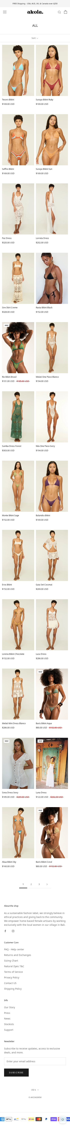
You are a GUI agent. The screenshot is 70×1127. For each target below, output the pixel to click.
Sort (34, 38)
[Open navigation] (4, 12)
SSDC (41, 1101)
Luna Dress (41, 792)
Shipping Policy (13, 988)
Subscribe (16, 1072)
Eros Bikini (7, 584)
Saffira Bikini (8, 169)
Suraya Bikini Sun (44, 169)
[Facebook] (5, 931)
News (7, 1018)
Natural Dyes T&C (14, 966)
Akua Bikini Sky (9, 861)
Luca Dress (41, 654)
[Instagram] (13, 931)
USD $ (33, 1090)
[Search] (59, 12)
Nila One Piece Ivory (45, 446)
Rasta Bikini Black (44, 307)
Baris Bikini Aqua (44, 723)
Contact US (10, 983)
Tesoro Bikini (8, 99)
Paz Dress (7, 238)
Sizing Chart (11, 960)
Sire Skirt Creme (10, 307)
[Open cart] (65, 12)
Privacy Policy (11, 977)
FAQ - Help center (14, 949)
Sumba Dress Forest (11, 446)
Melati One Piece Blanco (47, 376)
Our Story (9, 1007)
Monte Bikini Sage (10, 515)
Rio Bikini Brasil (9, 376)
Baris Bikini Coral (44, 861)
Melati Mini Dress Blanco (14, 723)
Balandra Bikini (43, 515)
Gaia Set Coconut (44, 584)
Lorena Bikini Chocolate (13, 654)
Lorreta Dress (42, 238)
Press (7, 1013)
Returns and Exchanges (17, 955)
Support (8, 1029)
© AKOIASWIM (35, 1097)
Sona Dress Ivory (10, 792)
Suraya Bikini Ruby (44, 99)
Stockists (9, 1024)
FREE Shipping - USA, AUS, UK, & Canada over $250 (35, 3)
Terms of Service (13, 971)
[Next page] (47, 884)
